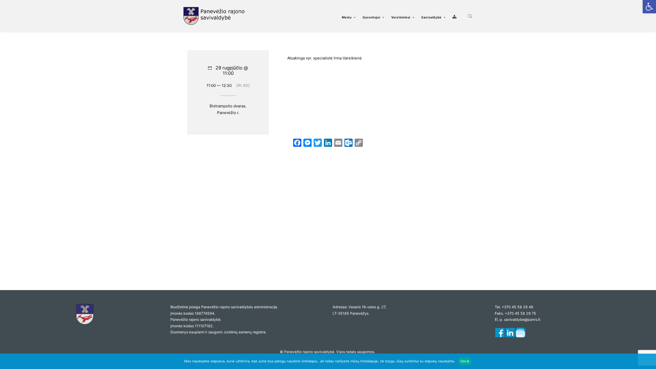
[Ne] (649, 361)
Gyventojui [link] (371, 17)
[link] (649, 6)
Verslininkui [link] (400, 17)
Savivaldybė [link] (431, 17)
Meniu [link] (347, 17)
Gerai (464, 361)
